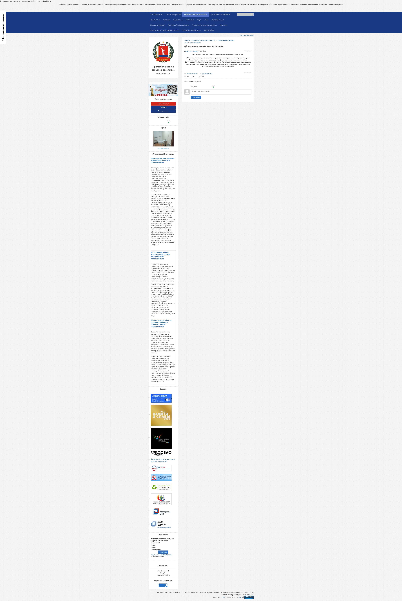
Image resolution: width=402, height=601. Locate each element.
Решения (163, 107)
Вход (252, 35)
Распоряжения (163, 111)
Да (154, 545)
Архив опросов (166, 555)
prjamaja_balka (207, 73)
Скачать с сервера (191, 51)
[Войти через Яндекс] (209, 86)
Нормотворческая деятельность (203, 40)
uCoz (223, 597)
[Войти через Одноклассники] (217, 86)
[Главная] (163, 62)
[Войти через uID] (199, 86)
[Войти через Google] (213, 86)
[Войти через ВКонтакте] (202, 86)
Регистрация (244, 35)
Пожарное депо (163, 148)
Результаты (155, 555)
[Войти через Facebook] (206, 86)
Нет (154, 547)
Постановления (195, 42)
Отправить (196, 97)
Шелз (241, 597)
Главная (187, 40)
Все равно (157, 549)
